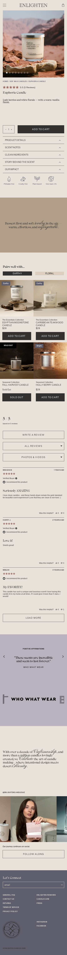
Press (39, 903)
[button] (6, 72)
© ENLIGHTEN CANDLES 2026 (14, 948)
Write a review (33, 434)
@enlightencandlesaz (14, 792)
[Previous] (6, 655)
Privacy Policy (10, 911)
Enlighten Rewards (46, 895)
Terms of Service (11, 907)
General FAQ (9, 895)
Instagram (42, 922)
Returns (7, 903)
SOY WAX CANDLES (18, 81)
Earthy (17, 273)
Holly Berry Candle (48, 385)
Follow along (33, 854)
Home (5, 81)
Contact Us (8, 899)
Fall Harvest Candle (15, 385)
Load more (33, 617)
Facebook (41, 926)
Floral (49, 273)
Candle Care (43, 899)
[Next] (60, 655)
